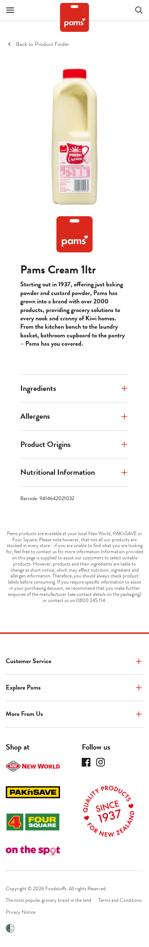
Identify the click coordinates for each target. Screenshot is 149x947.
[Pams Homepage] (74, 17)
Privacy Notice (20, 912)
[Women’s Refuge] (10, 928)
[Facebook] (86, 762)
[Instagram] (100, 762)
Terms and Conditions (120, 900)
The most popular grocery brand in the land (48, 900)
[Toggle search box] (134, 10)
